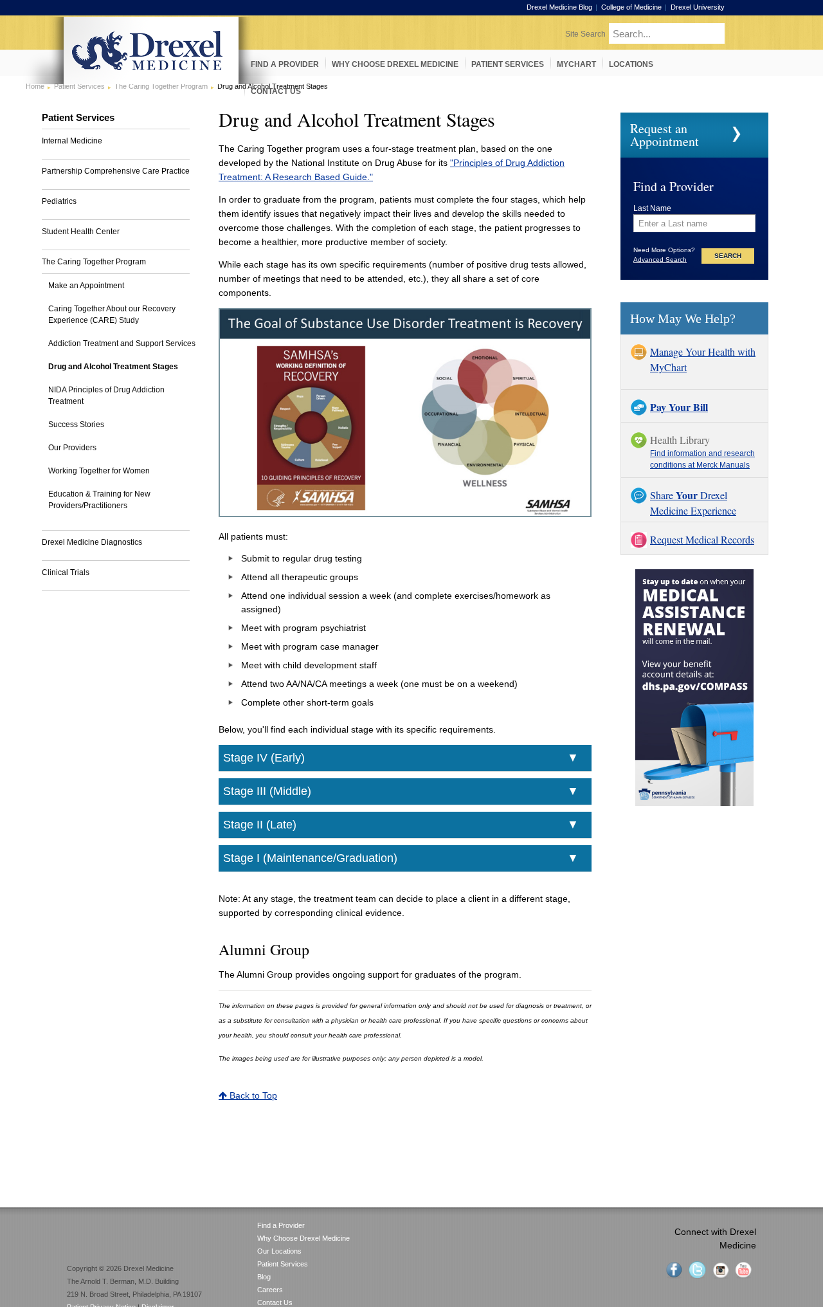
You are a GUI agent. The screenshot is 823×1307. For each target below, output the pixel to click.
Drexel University (698, 7)
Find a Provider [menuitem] (285, 64)
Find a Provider (281, 1225)
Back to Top (252, 1095)
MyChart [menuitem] (576, 64)
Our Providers (72, 447)
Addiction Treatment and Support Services (121, 343)
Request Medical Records (702, 539)
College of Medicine (631, 7)
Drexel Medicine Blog (559, 7)
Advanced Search (660, 259)
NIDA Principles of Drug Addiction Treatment (106, 395)
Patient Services (282, 1264)
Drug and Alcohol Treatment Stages (113, 366)
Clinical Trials (65, 572)
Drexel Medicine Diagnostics (92, 542)
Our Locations (279, 1251)
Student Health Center (81, 231)
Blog (264, 1277)
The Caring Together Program (94, 261)
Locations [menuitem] (631, 64)
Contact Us (275, 1302)
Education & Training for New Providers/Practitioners (99, 499)
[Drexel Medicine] (151, 80)
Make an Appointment (86, 285)
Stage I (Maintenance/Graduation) (310, 858)
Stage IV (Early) (264, 757)
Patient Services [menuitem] (507, 64)
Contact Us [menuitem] (276, 91)
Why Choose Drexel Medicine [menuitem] (395, 64)
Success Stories (76, 424)
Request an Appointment (664, 135)
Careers (270, 1289)
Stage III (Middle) (267, 791)
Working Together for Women (99, 470)
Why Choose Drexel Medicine (303, 1238)
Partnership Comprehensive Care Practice (116, 171)
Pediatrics (59, 201)
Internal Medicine (72, 140)
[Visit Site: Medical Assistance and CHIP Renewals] (694, 803)
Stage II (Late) (259, 824)
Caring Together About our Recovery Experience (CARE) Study (112, 314)
